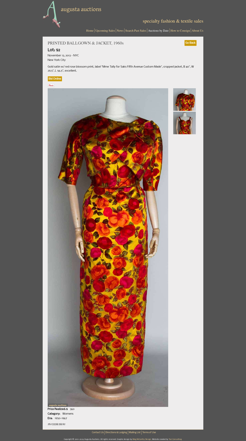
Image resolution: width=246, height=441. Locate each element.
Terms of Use (149, 432)
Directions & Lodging (116, 432)
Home (90, 30)
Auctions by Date (158, 30)
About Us (197, 30)
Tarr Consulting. (175, 439)
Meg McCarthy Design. (142, 439)
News (120, 30)
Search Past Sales (135, 30)
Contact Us (98, 432)
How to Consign (180, 30)
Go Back (190, 42)
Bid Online (55, 78)
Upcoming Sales (105, 30)
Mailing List (135, 432)
